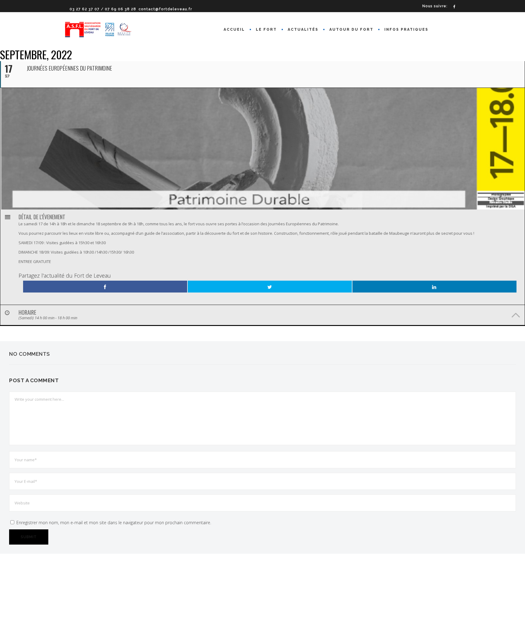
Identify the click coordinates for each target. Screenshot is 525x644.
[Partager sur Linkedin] (434, 287)
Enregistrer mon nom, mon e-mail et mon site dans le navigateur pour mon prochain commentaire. (113, 522)
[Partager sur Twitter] (270, 287)
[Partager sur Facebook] (105, 287)
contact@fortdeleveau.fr (165, 9)
